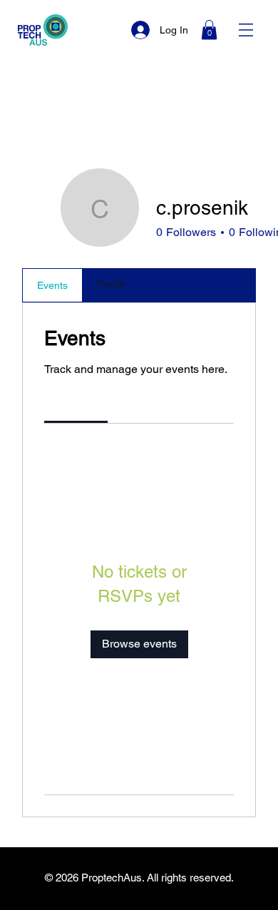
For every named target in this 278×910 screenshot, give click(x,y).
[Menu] (246, 30)
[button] (209, 29)
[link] (76, 404)
